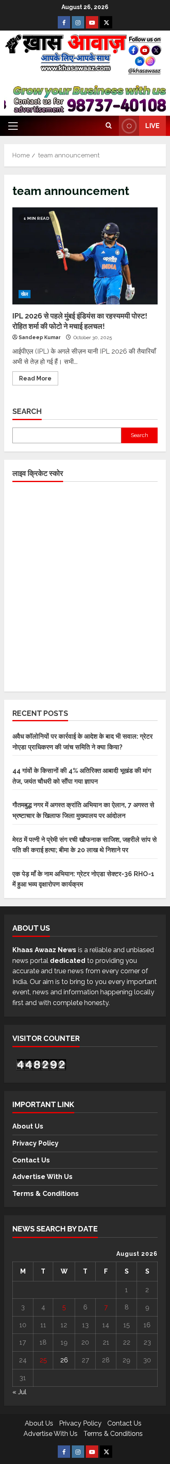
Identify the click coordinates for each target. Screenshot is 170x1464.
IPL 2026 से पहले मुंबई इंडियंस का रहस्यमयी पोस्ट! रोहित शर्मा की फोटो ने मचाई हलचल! (85, 255)
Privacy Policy (35, 1143)
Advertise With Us (42, 1177)
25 (43, 1360)
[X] (106, 22)
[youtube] (92, 22)
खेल (24, 294)
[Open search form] (109, 126)
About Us (27, 1126)
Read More (38, 376)
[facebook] (64, 22)
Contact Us (31, 1160)
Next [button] (154, 99)
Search (27, 411)
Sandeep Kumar (40, 337)
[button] (13, 126)
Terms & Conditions (45, 1194)
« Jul (19, 1392)
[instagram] (78, 22)
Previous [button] (15, 99)
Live (152, 126)
